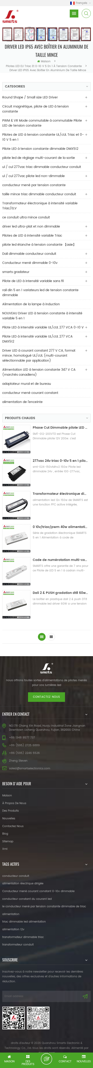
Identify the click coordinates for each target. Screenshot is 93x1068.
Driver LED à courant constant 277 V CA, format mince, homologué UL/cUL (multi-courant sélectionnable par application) (38, 355)
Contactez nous (46, 697)
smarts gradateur (15, 272)
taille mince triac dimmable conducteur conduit (39, 194)
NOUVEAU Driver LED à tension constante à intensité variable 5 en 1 (42, 316)
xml (4, 849)
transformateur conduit (18, 945)
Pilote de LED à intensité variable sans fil (33, 281)
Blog (5, 834)
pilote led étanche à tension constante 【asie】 (39, 244)
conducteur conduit (15, 876)
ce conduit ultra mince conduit (26, 217)
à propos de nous (14, 803)
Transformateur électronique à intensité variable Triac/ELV (40, 206)
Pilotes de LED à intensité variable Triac (32, 235)
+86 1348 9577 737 (22, 737)
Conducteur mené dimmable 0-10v (30, 262)
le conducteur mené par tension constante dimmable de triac (44, 906)
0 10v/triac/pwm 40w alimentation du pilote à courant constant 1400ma (60, 527)
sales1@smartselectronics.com (29, 768)
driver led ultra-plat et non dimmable (31, 226)
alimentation (10, 914)
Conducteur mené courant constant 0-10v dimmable (38, 891)
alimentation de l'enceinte (22, 402)
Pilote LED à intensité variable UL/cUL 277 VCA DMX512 (37, 339)
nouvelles (8, 818)
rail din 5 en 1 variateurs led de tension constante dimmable (40, 293)
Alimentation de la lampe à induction (31, 304)
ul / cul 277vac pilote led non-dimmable (33, 176)
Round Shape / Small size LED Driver (30, 97)
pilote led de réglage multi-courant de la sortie (38, 157)
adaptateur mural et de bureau (26, 383)
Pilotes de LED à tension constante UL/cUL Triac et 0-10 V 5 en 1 (43, 137)
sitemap (7, 841)
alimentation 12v (13, 929)
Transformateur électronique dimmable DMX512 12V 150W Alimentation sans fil (60, 493)
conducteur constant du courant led (27, 899)
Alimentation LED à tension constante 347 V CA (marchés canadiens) (39, 372)
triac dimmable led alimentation (24, 922)
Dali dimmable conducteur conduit (29, 253)
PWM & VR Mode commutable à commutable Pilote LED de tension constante (42, 123)
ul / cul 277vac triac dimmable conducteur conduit (41, 167)
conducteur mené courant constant (30, 392)
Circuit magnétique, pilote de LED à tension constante (35, 109)
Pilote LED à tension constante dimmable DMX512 (40, 148)
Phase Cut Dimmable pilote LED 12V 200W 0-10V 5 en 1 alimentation (60, 427)
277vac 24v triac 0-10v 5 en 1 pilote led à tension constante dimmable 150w (60, 461)
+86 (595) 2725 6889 (24, 745)
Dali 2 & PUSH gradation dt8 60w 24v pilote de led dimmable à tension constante (60, 593)
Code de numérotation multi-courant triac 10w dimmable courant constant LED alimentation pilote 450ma (60, 560)
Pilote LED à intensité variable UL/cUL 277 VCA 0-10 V (43, 327)
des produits (10, 811)
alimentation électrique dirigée (22, 883)
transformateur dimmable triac (23, 937)
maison (46, 61)
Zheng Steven (18, 761)
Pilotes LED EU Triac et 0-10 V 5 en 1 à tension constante (44, 66)
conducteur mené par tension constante (34, 185)
